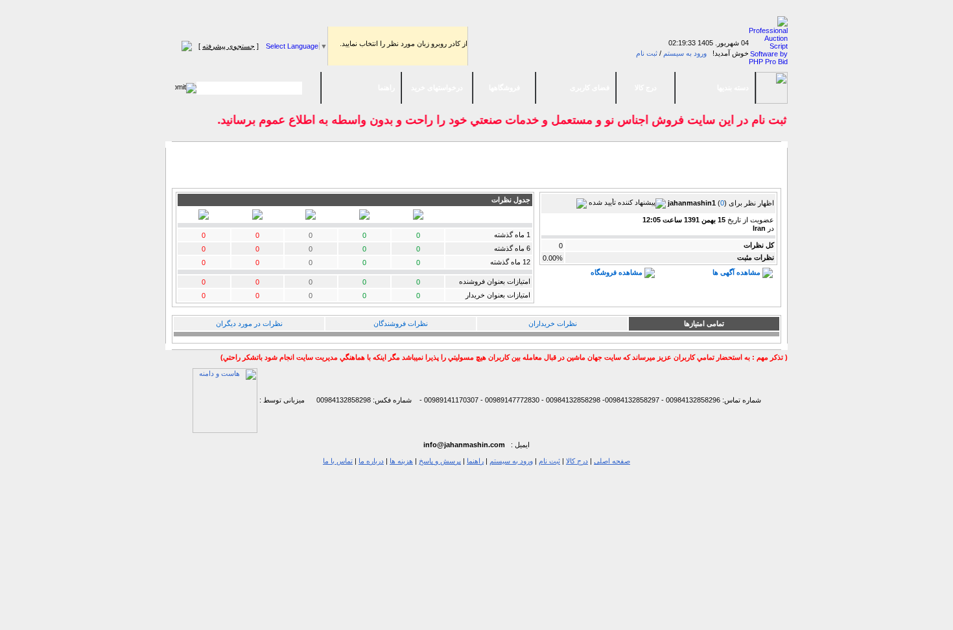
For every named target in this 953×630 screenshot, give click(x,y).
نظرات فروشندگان (400, 323)
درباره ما (371, 461)
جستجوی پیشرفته (228, 46)
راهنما (386, 87)
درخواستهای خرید (437, 87)
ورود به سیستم (685, 53)
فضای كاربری (589, 87)
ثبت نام (646, 53)
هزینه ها (401, 461)
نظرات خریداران (552, 323)
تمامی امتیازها (704, 323)
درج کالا (646, 87)
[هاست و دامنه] (225, 400)
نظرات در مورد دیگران (249, 323)
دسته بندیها (733, 87)
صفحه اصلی (612, 461)
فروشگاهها (504, 87)
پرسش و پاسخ (440, 461)
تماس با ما (338, 461)
